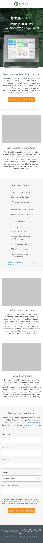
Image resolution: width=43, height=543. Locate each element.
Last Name (6, 447)
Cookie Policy (18, 536)
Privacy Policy (33, 504)
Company (5, 460)
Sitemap (12, 538)
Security (19, 538)
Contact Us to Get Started (21, 99)
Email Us (21, 533)
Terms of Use (27, 536)
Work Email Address (10, 485)
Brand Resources (28, 538)
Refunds (34, 536)
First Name (6, 434)
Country (5, 472)
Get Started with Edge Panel (21, 511)
